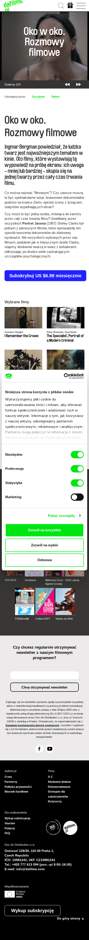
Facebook (38, 96)
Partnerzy (11, 781)
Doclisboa (30, 580)
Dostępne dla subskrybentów (58, 794)
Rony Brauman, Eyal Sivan (61, 332)
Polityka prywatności (18, 786)
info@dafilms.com (30, 869)
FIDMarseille (22, 618)
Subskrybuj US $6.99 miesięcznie (45, 275)
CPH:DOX (10, 580)
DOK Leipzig (72, 580)
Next (78, 84)
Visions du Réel (64, 618)
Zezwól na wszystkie (44, 530)
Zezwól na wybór (44, 545)
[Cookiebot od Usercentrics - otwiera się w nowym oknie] (64, 376)
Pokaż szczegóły (61, 516)
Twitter (55, 96)
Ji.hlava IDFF (42, 618)
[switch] (77, 468)
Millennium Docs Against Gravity (54, 582)
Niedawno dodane (59, 781)
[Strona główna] (13, 5)
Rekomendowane (59, 786)
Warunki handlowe (16, 791)
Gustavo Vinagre (14, 332)
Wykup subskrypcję (32, 910)
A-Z (50, 776)
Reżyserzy (55, 801)
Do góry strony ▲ (70, 918)
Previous (67, 84)
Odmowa (44, 560)
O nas (8, 776)
